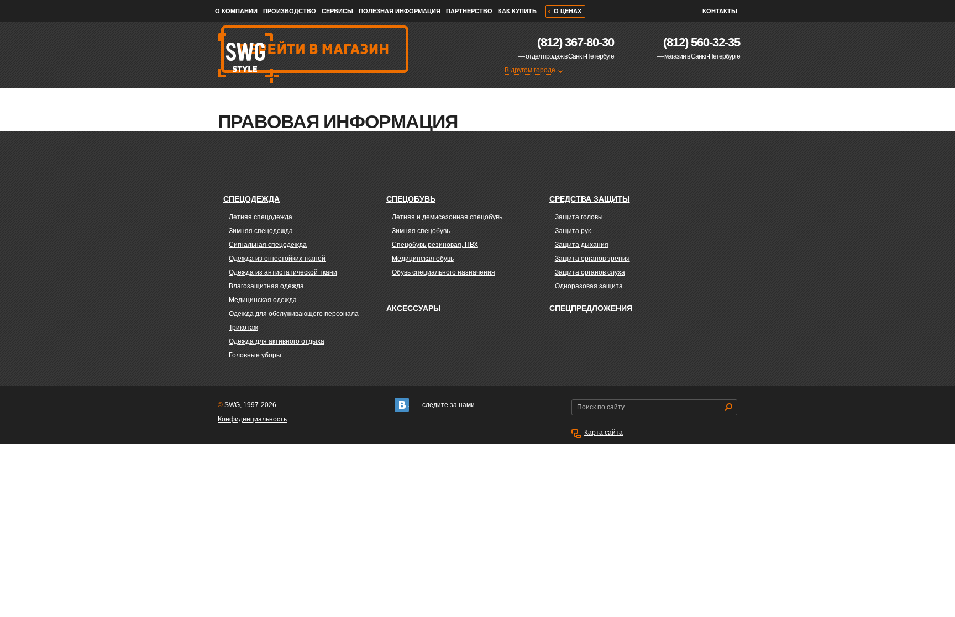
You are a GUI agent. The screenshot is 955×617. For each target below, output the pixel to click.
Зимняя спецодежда (261, 231)
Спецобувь (410, 198)
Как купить (517, 11)
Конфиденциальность (252, 419)
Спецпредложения (590, 308)
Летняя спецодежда (260, 217)
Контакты (719, 11)
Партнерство (469, 11)
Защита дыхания (581, 245)
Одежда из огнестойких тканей (277, 258)
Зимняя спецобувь (421, 231)
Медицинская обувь (423, 258)
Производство (289, 11)
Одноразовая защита (589, 286)
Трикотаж (243, 327)
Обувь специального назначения (443, 272)
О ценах (567, 11)
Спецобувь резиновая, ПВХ (435, 245)
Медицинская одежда (263, 300)
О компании (236, 11)
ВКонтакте (402, 405)
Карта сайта (603, 432)
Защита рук (573, 231)
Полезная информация (399, 11)
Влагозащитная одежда (266, 286)
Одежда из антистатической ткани (283, 272)
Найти (728, 407)
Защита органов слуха (590, 272)
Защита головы (579, 217)
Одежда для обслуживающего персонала (294, 314)
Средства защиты (589, 198)
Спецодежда (251, 198)
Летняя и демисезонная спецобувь (447, 217)
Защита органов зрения (592, 258)
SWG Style (247, 107)
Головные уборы (255, 355)
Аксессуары (413, 308)
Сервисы (337, 11)
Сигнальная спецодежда (268, 245)
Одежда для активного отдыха (276, 341)
